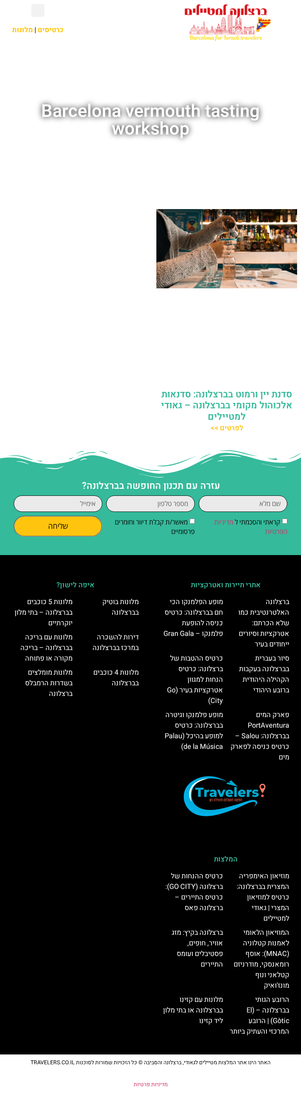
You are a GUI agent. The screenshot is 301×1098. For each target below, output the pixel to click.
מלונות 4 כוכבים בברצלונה (116, 677)
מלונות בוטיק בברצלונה (120, 607)
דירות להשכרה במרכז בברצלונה (115, 642)
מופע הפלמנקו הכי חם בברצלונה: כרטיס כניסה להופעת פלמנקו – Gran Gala (193, 618)
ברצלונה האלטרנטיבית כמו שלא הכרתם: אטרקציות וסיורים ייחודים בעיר (263, 623)
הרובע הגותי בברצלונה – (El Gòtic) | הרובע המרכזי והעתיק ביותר (259, 1015)
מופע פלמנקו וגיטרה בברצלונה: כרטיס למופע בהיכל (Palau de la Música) (194, 731)
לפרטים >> (226, 428)
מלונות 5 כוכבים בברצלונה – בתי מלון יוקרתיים (44, 612)
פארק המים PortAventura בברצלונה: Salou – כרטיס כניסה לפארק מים (259, 736)
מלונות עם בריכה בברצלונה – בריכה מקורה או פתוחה (46, 648)
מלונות (22, 30)
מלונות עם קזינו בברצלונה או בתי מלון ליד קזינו (193, 1010)
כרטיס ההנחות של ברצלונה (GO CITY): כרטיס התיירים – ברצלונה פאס (194, 892)
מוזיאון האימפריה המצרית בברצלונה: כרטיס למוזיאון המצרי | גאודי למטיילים (263, 897)
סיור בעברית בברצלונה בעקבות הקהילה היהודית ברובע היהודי (264, 674)
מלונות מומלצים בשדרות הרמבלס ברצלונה (49, 683)
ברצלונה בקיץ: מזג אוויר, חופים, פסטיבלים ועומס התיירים (197, 948)
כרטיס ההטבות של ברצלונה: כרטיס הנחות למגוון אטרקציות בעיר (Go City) (195, 679)
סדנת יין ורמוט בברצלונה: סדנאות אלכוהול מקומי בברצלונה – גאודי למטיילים (226, 406)
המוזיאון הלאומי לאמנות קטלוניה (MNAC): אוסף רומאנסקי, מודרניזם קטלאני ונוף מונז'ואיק (261, 959)
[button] (113, 22)
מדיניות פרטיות (151, 1084)
